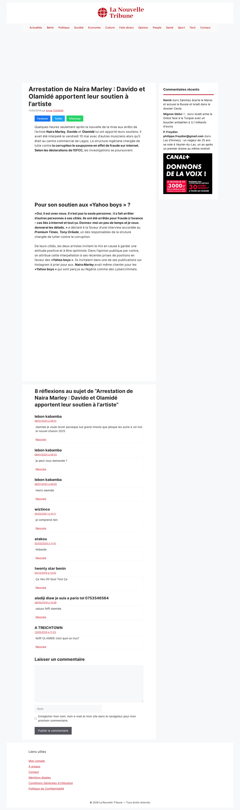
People (157, 27)
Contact (205, 27)
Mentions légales (40, 777)
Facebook (42, 118)
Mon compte (37, 761)
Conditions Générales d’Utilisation (51, 783)
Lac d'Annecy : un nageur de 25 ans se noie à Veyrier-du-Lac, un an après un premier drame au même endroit (188, 144)
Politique (63, 27)
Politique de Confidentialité (46, 788)
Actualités (36, 27)
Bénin (50, 27)
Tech (193, 27)
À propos (34, 766)
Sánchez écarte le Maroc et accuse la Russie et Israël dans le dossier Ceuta (187, 104)
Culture (110, 27)
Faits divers (126, 27)
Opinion (143, 27)
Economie (94, 27)
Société (78, 27)
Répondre (41, 439)
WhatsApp (75, 118)
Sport (181, 27)
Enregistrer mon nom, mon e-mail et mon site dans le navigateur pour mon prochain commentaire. (87, 718)
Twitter (58, 118)
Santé (169, 27)
